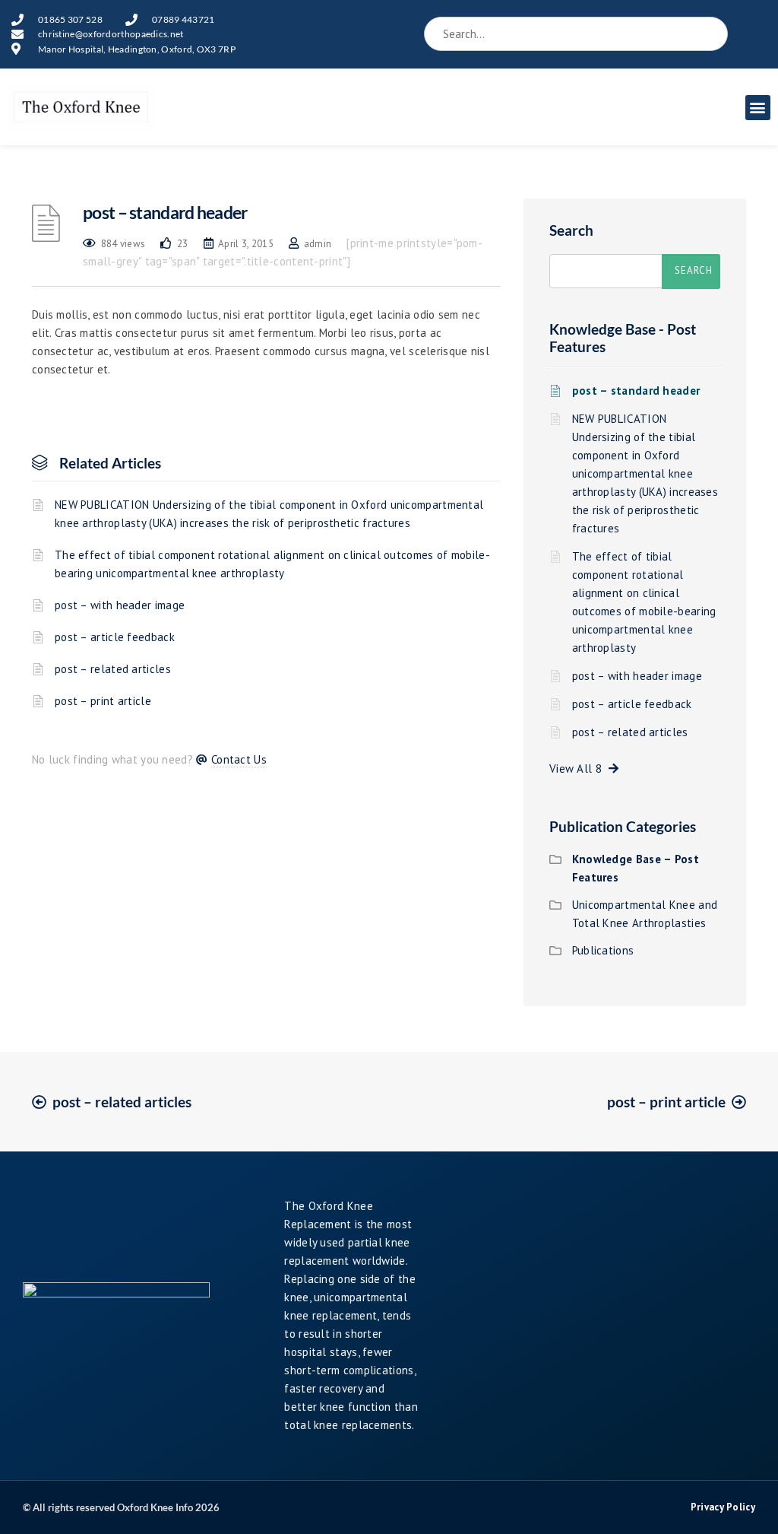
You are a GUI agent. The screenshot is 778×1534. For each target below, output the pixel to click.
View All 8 (579, 768)
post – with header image (120, 605)
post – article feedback (115, 637)
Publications (603, 950)
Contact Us (239, 759)
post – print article (103, 701)
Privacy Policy (723, 1507)
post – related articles (113, 669)
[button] (757, 107)
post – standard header (636, 390)
